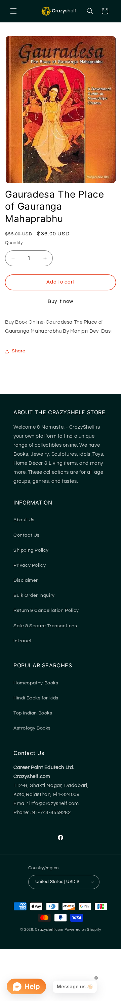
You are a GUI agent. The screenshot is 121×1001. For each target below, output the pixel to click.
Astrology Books (32, 728)
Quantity (14, 242)
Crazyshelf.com (49, 929)
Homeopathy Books (35, 683)
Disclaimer (25, 580)
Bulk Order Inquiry (34, 595)
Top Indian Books (32, 713)
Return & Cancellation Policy (46, 610)
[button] (13, 11)
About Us (24, 520)
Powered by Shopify (83, 929)
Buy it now (60, 301)
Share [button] (19, 351)
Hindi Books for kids (35, 698)
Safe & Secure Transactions (45, 626)
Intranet (22, 641)
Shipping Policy (31, 550)
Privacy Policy (29, 565)
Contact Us (26, 535)
